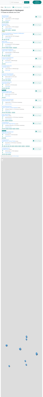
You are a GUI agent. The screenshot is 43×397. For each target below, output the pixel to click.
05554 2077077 (8, 62)
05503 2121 (7, 110)
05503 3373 (7, 144)
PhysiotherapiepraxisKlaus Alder (7, 82)
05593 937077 (8, 136)
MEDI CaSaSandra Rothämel (6, 42)
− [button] (2, 160)
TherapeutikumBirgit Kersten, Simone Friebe (8, 140)
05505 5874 (7, 20)
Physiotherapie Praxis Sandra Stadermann (7, 92)
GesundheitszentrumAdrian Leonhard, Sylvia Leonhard (10, 107)
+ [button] (2, 158)
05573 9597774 (8, 78)
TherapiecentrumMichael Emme (6, 148)
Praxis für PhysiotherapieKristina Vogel (7, 58)
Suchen (26, 2)
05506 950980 (8, 152)
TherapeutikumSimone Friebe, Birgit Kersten (8, 123)
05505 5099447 (8, 28)
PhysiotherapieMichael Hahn (5, 16)
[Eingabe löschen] (23, 2)
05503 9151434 (8, 104)
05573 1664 (7, 95)
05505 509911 (8, 46)
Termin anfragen (37, 24)
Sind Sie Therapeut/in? (37, 2)
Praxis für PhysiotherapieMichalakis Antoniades (7, 74)
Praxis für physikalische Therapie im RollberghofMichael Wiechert (13, 34)
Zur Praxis (39, 16)
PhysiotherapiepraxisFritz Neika (7, 66)
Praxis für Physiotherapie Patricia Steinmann (7, 100)
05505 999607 (8, 37)
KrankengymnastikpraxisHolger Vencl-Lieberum (7, 50)
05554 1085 (7, 70)
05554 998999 (8, 54)
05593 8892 (7, 86)
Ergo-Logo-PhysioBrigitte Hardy (6, 115)
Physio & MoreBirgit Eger (5, 24)
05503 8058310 (8, 118)
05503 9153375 (8, 127)
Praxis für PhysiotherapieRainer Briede (7, 132)
